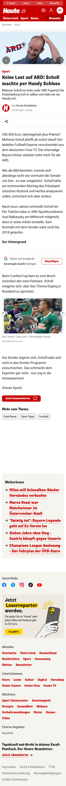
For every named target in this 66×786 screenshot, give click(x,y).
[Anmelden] (51, 10)
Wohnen (41, 706)
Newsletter (24, 665)
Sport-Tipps (27, 416)
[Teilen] (6, 121)
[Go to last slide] (3, 313)
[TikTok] (30, 585)
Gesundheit (25, 706)
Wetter (7, 665)
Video (6, 718)
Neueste (54, 18)
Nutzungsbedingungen (47, 773)
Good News (10, 416)
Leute (17, 680)
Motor (38, 712)
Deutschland (47, 653)
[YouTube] (39, 585)
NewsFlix (54, 3)
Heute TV (49, 686)
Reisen (50, 712)
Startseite (6, 25)
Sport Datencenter (15, 700)
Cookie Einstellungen (15, 779)
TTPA (51, 767)
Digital (42, 680)
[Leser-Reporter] (43, 10)
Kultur (29, 680)
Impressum (9, 767)
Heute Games (11, 686)
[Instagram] (22, 585)
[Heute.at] (11, 10)
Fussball (44, 416)
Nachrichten (10, 659)
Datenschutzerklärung (16, 773)
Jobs (39, 3)
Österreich (10, 18)
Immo (26, 3)
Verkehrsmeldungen (16, 712)
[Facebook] (4, 585)
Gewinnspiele (41, 700)
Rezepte (7, 706)
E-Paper (11, 3)
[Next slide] (62, 313)
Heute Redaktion (26, 105)
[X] (13, 585)
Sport (24, 18)
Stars (6, 680)
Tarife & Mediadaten (32, 767)
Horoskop (57, 680)
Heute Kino (32, 686)
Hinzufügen (52, 261)
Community (43, 659)
